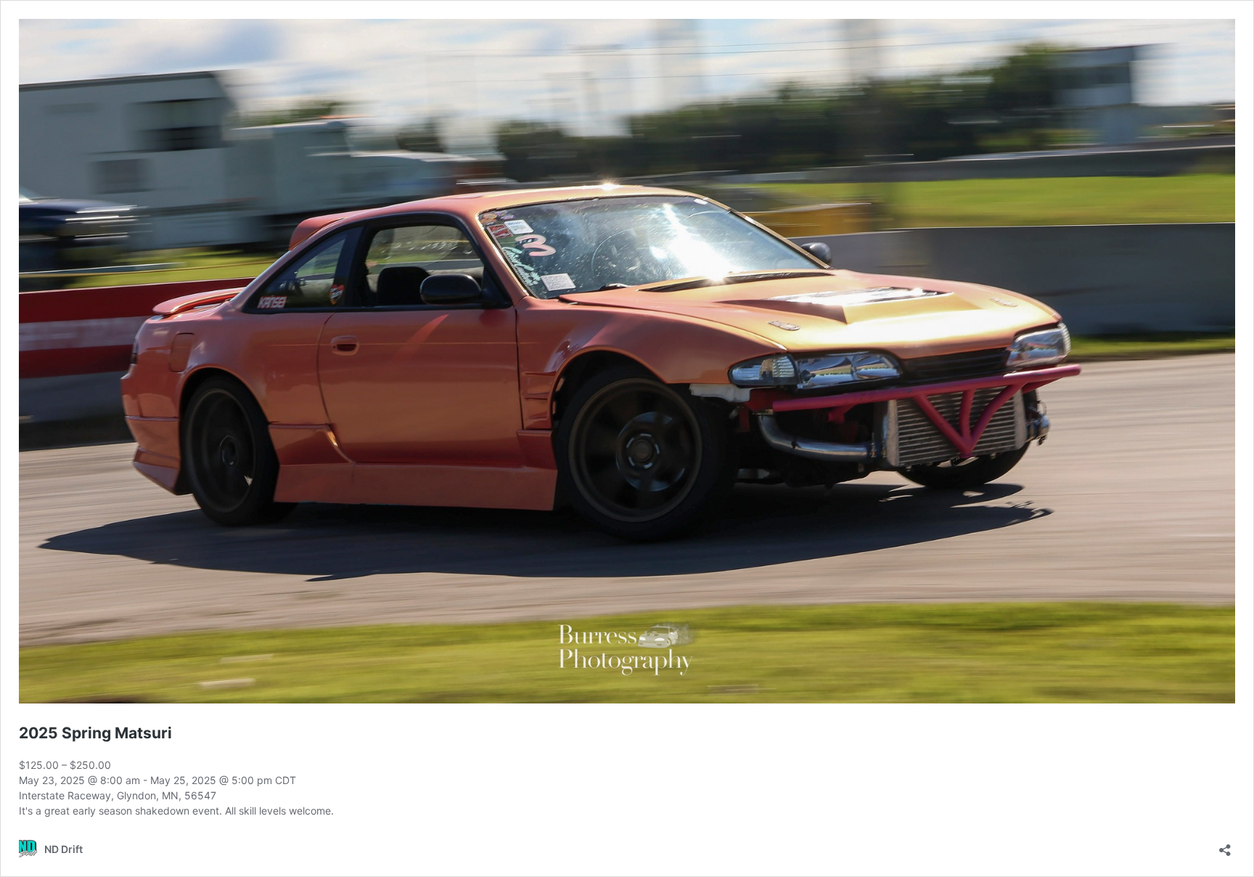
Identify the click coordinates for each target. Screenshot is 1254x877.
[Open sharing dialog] (1225, 845)
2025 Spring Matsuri (95, 733)
